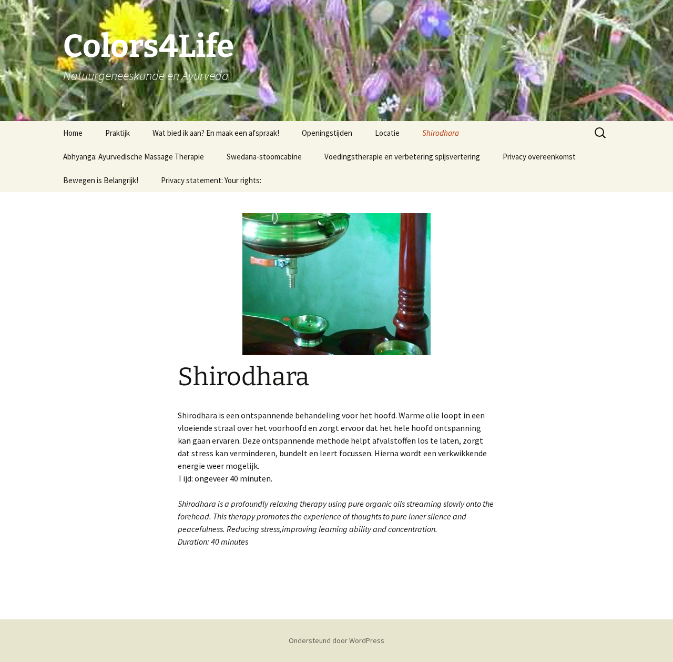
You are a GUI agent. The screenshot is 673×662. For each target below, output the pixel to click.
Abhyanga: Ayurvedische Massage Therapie (133, 157)
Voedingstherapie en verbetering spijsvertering (402, 157)
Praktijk (117, 133)
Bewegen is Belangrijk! (100, 180)
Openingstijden (327, 133)
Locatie (387, 133)
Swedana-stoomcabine (264, 157)
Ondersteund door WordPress (336, 640)
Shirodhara (440, 133)
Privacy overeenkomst (539, 157)
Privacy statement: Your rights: (211, 180)
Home (73, 133)
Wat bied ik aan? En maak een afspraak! (215, 133)
